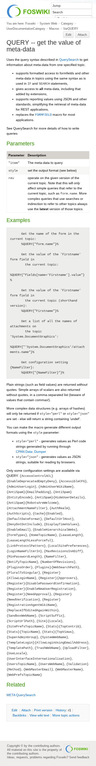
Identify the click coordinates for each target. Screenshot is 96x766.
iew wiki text (39, 715)
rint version (43, 710)
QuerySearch (69, 59)
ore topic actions (65, 715)
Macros (54, 28)
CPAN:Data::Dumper (31, 451)
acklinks (19, 715)
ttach (26, 710)
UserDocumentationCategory (26, 28)
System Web (48, 23)
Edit (68, 34)
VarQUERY (70, 28)
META (11, 695)
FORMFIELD (43, 115)
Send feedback (79, 757)
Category (67, 23)
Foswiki (30, 23)
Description (37, 155)
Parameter (16, 155)
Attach (82, 34)
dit (15, 710)
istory (61, 710)
